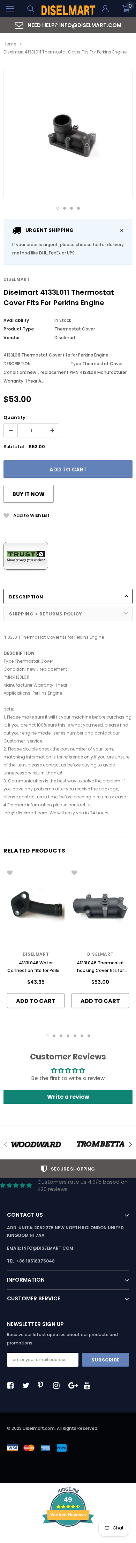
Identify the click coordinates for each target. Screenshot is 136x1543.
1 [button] (57, 208)
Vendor (11, 338)
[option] (68, 25)
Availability (16, 320)
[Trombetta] (100, 1144)
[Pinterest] (43, 1385)
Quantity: (15, 417)
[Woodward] (36, 1144)
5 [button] (75, 1035)
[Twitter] (27, 1385)
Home (9, 44)
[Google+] (73, 1385)
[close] (122, 230)
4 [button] (78, 208)
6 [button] (82, 1035)
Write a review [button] (68, 1097)
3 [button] (71, 208)
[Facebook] (12, 1385)
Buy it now (29, 494)
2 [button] (64, 208)
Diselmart (16, 279)
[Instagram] (58, 1385)
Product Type (18, 329)
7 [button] (89, 1035)
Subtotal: (14, 446)
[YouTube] (89, 1385)
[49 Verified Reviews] (68, 1539)
